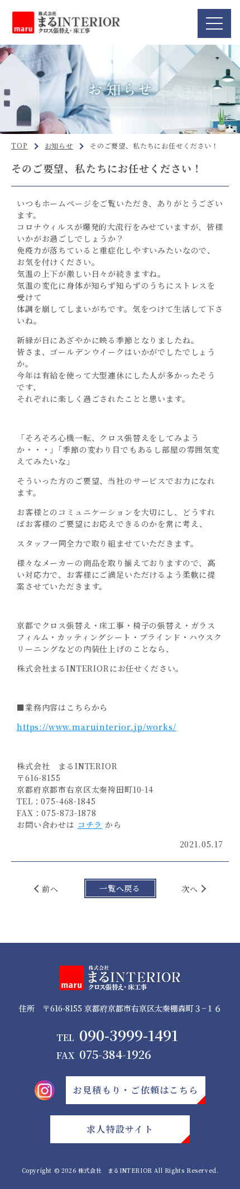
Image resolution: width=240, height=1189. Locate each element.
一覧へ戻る (120, 888)
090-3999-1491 (117, 1035)
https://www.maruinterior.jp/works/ (96, 726)
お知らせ (59, 145)
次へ (189, 888)
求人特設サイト (120, 1129)
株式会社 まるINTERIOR (115, 1170)
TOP (19, 145)
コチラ (90, 824)
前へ (50, 888)
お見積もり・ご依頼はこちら (136, 1089)
